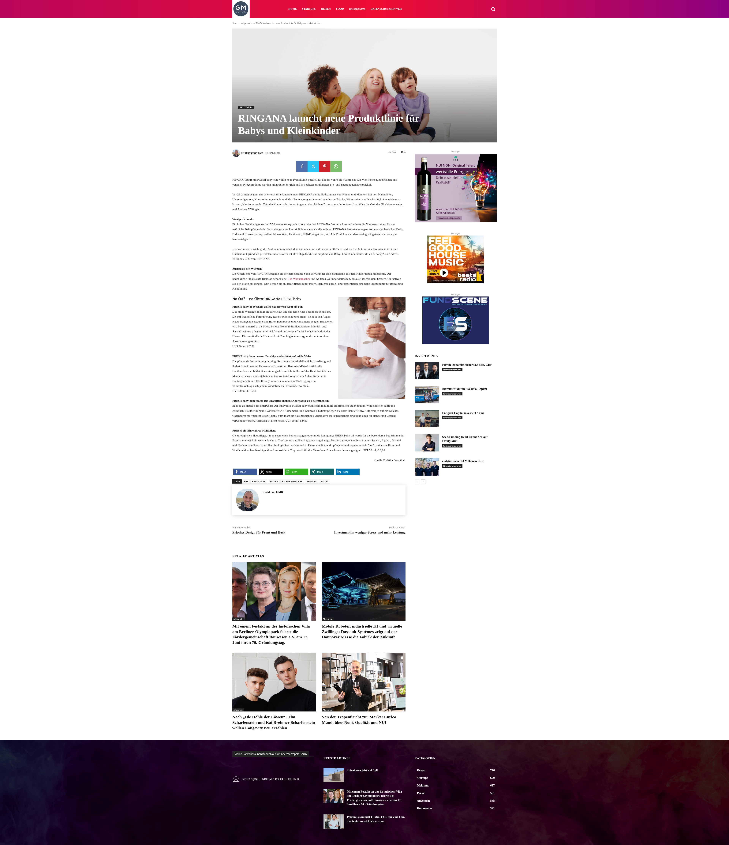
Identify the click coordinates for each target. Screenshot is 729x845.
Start (234, 23)
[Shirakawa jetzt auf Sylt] (333, 775)
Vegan (324, 481)
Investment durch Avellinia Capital (464, 388)
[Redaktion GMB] (236, 153)
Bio (246, 481)
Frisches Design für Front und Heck (258, 532)
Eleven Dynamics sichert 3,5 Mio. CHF (467, 364)
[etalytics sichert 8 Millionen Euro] (427, 467)
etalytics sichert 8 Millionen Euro (463, 461)
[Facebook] (302, 166)
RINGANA (312, 481)
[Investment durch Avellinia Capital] (427, 394)
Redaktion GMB (254, 153)
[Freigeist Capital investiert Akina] (427, 419)
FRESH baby (258, 481)
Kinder (274, 481)
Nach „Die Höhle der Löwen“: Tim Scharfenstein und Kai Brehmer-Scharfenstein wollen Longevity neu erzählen (273, 722)
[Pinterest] (324, 166)
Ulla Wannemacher (298, 278)
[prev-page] (417, 481)
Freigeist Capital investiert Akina (463, 413)
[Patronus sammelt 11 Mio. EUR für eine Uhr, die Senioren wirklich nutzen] (333, 821)
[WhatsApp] (336, 166)
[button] (493, 9)
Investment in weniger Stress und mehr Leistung (370, 532)
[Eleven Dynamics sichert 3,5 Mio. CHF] (427, 370)
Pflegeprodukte (292, 481)
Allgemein (246, 23)
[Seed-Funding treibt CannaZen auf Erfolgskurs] (427, 442)
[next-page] (423, 481)
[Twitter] (313, 166)
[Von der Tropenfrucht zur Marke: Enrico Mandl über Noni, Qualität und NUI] (364, 682)
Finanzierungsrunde (452, 369)
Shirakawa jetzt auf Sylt (362, 770)
